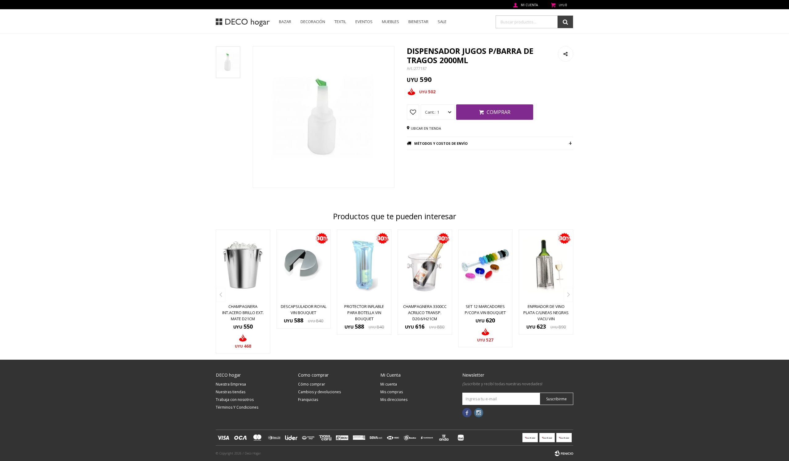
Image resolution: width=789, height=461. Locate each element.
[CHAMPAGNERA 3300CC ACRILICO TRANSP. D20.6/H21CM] (425, 264)
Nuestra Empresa (231, 384)
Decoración (312, 21)
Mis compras (391, 391)
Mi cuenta (388, 384)
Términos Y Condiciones (237, 407)
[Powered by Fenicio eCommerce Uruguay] (564, 453)
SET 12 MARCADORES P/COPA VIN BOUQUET (485, 309)
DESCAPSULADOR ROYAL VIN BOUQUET (303, 309)
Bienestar (418, 21)
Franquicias (308, 399)
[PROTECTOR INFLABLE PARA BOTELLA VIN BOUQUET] (364, 264)
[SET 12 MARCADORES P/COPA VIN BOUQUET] (485, 264)
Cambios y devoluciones (319, 391)
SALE (442, 21)
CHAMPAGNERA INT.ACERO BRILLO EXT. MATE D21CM (243, 312)
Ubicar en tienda (426, 128)
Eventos (364, 21)
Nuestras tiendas (230, 391)
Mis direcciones (393, 399)
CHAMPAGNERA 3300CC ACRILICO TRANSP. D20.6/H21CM (425, 312)
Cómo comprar (311, 384)
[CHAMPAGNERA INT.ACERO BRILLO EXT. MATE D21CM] (243, 264)
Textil (340, 21)
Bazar (285, 21)
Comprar (498, 112)
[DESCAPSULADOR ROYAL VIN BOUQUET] (303, 264)
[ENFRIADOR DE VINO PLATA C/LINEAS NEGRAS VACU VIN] (546, 264)
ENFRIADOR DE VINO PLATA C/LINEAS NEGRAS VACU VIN (546, 312)
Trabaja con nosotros (235, 399)
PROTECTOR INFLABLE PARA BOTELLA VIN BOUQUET (364, 312)
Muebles (390, 21)
